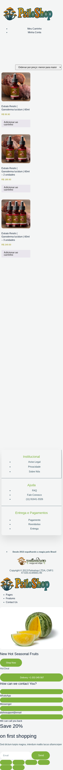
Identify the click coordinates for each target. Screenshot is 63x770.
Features (10, 598)
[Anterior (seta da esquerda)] (6, 767)
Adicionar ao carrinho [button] (11, 123)
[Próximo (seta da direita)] (19, 767)
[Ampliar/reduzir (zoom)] (6, 762)
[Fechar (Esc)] (44, 762)
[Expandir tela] (19, 762)
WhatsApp (5, 695)
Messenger (6, 704)
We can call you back (11, 721)
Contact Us (11, 602)
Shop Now (11, 662)
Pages (9, 594)
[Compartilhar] (31, 762)
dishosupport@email (11, 712)
